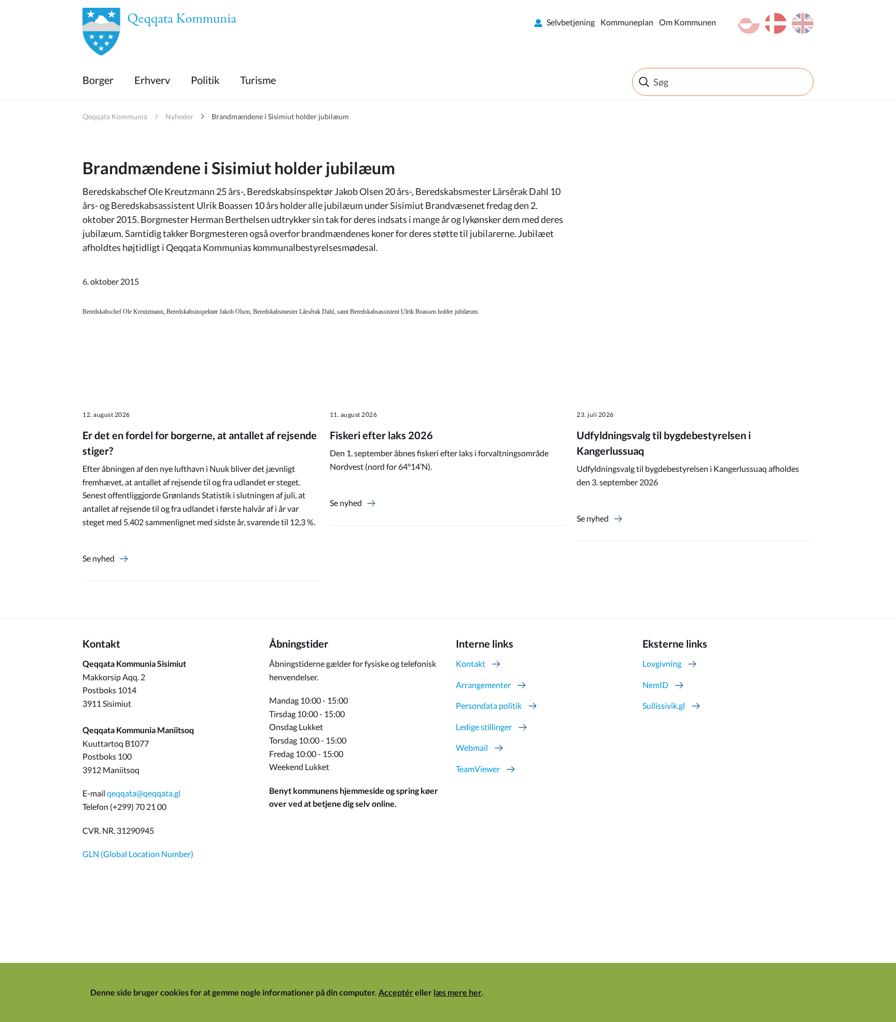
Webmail (472, 747)
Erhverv (152, 80)
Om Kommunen (687, 22)
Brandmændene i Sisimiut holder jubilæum (280, 116)
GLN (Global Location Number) (137, 854)
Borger (98, 80)
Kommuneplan (626, 22)
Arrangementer (483, 685)
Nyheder (179, 116)
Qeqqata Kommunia (114, 116)
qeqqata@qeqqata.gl (143, 793)
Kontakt (470, 663)
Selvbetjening (571, 22)
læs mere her (457, 992)
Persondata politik (489, 705)
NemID (655, 685)
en (803, 23)
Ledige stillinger (484, 727)
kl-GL (749, 23)
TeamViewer (478, 769)
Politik (205, 80)
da (776, 23)
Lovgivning (661, 663)
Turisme (258, 80)
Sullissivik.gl (663, 705)
